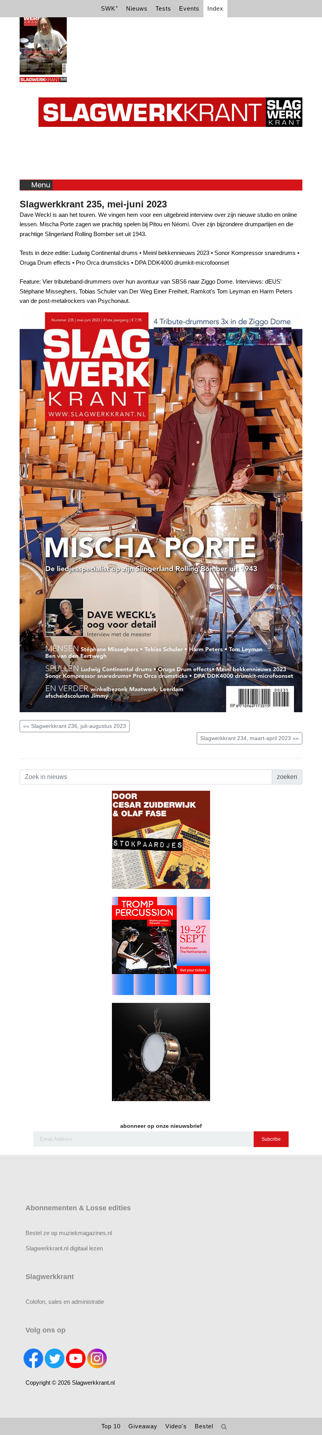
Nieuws (137, 8)
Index (215, 8)
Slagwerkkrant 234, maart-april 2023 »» (249, 738)
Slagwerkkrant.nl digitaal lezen (64, 1248)
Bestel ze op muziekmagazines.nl (69, 1233)
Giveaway (142, 1426)
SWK (109, 8)
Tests (163, 8)
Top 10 (111, 1426)
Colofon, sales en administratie (65, 1301)
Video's (176, 1426)
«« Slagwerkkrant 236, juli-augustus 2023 (74, 726)
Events (189, 8)
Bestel (204, 1426)
